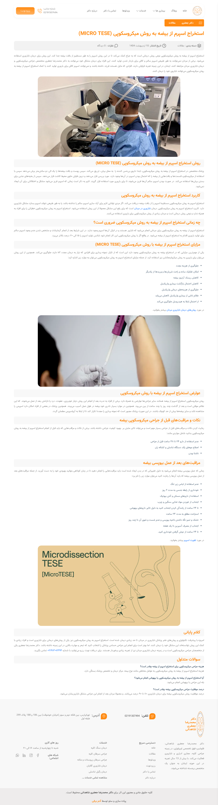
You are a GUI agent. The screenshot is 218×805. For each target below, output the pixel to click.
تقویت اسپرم (190, 540)
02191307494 (50, 12)
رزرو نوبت (25, 11)
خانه (185, 11)
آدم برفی (96, 801)
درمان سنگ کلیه (99, 748)
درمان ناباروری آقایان (97, 766)
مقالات (172, 23)
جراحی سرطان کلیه (98, 754)
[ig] (31, 755)
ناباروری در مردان (142, 208)
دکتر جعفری (187, 23)
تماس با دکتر (109, 11)
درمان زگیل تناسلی (98, 772)
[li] (24, 755)
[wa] (17, 755)
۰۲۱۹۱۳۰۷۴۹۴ (55, 650)
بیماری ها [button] (160, 11)
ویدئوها (126, 11)
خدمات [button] (142, 11)
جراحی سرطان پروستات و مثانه (92, 760)
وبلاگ (174, 11)
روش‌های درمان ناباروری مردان (181, 310)
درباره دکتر (92, 11)
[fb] (38, 755)
